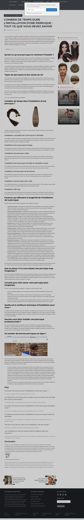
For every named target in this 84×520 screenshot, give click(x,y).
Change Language (51, 9)
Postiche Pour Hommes (38, 1)
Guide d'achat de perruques (13, 15)
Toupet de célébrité (13, 1)
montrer (12, 49)
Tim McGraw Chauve (35, 501)
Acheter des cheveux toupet (37, 494)
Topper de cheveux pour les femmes (59, 1)
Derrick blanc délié (34, 496)
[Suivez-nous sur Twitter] (60, 495)
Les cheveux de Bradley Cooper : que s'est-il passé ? (41, 480)
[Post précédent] (4, 480)
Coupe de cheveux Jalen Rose (37, 503)
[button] (9, 8)
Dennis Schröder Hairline (36, 499)
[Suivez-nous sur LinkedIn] (66, 495)
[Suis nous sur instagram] (63, 495)
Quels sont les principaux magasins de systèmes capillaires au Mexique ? (67, 101)
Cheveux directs (12, 5)
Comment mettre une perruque (17, 97)
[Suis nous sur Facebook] (58, 495)
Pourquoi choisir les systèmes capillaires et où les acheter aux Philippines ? (68, 120)
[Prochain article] (55, 480)
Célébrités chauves (25, 1)
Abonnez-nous (61, 506)
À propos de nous (22, 5)
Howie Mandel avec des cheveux (38, 506)
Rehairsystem (10, 30)
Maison (47, 1)
